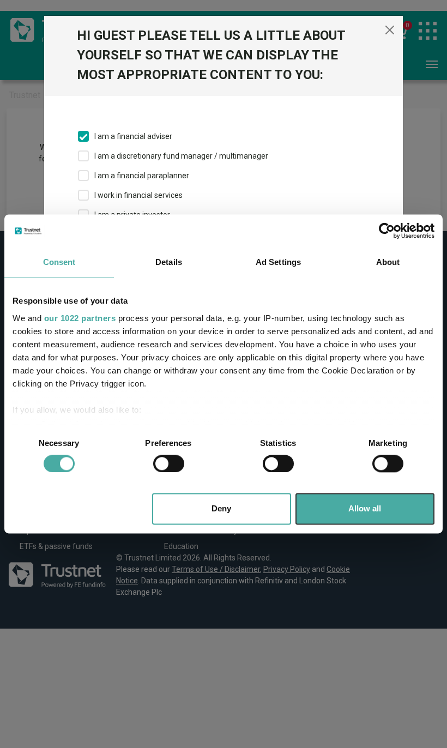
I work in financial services (138, 195)
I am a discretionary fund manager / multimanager (181, 156)
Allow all (364, 509)
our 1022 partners (80, 318)
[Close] (389, 30)
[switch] (168, 463)
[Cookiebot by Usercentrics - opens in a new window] (386, 230)
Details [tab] (168, 262)
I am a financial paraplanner (141, 175)
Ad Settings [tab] (278, 262)
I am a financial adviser (133, 136)
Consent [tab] (59, 262)
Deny (221, 509)
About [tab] (388, 262)
